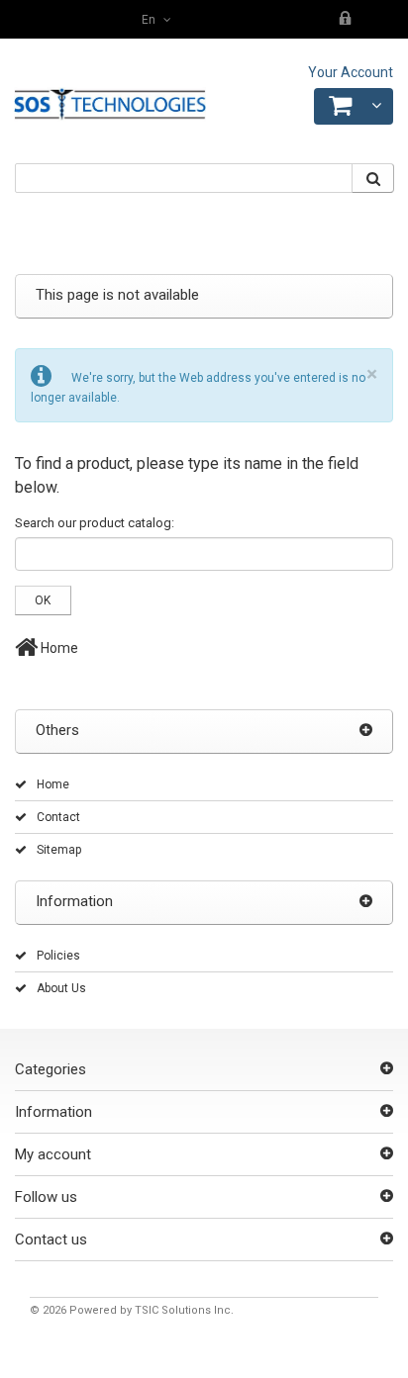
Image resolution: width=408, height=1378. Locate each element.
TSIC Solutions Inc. (184, 1310)
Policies (58, 956)
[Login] (346, 20)
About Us (61, 988)
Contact (58, 817)
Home (58, 648)
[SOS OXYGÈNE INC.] (110, 104)
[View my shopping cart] (353, 106)
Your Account (350, 72)
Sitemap (59, 850)
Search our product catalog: (94, 522)
